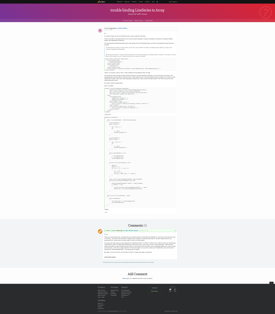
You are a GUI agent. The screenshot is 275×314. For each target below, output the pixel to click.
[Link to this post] (175, 230)
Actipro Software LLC (113, 311)
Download (154, 288)
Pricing (112, 292)
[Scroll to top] (271, 283)
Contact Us (101, 308)
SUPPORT (141, 1)
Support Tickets (125, 293)
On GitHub (101, 305)
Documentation (125, 290)
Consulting (114, 295)
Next (149, 20)
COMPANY (147, 1)
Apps (103, 297)
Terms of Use (174, 311)
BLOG (153, 1)
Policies (100, 306)
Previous (127, 20)
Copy (174, 59)
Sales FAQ (113, 293)
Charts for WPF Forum (137, 14)
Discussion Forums (126, 292)
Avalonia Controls (102, 292)
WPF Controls (101, 290)
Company (101, 300)
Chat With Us (124, 295)
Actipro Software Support (131, 230)
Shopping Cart (115, 290)
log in (127, 278)
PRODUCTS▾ (119, 1)
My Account (154, 291)
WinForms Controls (103, 293)
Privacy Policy (168, 311)
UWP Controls (101, 295)
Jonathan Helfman (122, 28)
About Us (100, 303)
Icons (99, 297)
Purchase (114, 287)
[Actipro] (101, 1)
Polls (122, 297)
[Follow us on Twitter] (157, 2)
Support (124, 287)
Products (101, 287)
